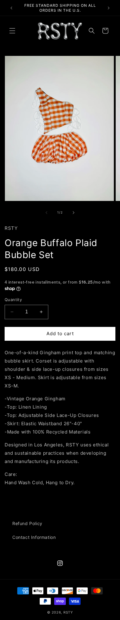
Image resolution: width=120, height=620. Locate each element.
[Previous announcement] (11, 8)
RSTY (68, 612)
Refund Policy (27, 523)
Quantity (13, 299)
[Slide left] (46, 212)
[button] (12, 30)
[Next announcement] (108, 8)
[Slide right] (73, 212)
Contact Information (34, 537)
